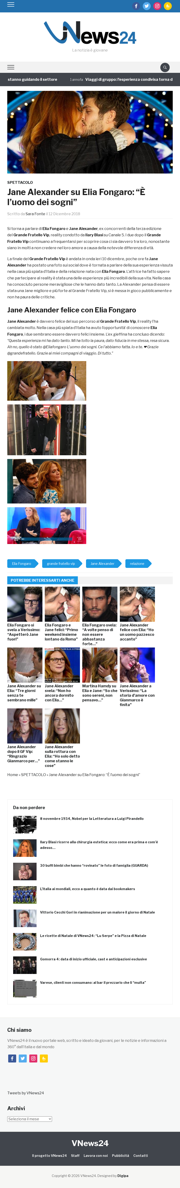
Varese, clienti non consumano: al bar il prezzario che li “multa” (93, 982)
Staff (75, 1156)
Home (12, 775)
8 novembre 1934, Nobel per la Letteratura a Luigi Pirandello (92, 819)
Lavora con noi (96, 1156)
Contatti (140, 1156)
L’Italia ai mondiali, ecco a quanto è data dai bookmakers (87, 889)
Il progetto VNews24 (49, 1156)
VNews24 (90, 1143)
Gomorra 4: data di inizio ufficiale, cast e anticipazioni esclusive (93, 959)
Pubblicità (120, 1156)
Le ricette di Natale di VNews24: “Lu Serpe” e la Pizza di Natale (93, 936)
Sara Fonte (35, 214)
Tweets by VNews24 (25, 1093)
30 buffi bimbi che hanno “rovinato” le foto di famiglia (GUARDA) (94, 865)
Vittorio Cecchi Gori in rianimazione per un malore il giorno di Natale (97, 912)
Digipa (122, 1176)
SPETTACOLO (20, 182)
